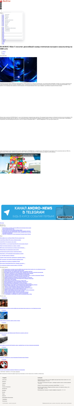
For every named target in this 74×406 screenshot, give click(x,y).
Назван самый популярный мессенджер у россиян (14, 290)
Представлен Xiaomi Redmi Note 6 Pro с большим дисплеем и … (12, 263)
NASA (3, 41)
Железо (3, 385)
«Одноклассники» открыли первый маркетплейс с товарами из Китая (18, 287)
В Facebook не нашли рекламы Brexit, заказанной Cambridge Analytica (18, 283)
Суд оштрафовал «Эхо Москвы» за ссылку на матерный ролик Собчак (18, 294)
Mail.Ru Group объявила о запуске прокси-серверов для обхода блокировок (19, 289)
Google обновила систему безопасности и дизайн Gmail (15, 280)
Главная (3, 51)
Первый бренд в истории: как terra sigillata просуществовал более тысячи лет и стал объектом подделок (25, 269)
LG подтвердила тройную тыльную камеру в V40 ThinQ (11, 265)
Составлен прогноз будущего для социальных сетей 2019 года (17, 276)
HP (3, 42)
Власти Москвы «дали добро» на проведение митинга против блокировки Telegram (20, 284)
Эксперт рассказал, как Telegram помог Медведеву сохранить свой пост (16, 230)
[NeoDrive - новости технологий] (5, 1)
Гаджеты (4, 383)
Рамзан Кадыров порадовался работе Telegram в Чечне (15, 288)
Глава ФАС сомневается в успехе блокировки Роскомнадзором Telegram (16, 234)
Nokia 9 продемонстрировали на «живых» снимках (10, 245)
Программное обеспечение (7, 397)
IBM (3, 43)
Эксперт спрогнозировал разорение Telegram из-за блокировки (17, 274)
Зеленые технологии (6, 386)
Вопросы (4, 381)
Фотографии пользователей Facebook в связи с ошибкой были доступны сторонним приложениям (23, 272)
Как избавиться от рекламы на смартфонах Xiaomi (10, 261)
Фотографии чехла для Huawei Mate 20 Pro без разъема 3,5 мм (12, 237)
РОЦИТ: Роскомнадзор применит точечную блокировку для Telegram (18, 277)
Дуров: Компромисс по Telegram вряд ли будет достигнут (15, 282)
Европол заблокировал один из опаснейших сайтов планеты (16, 281)
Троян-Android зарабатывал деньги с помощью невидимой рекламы (18, 285)
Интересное (4, 297)
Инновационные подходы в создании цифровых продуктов (49, 389)
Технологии (4, 401)
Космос (3, 392)
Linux (3, 40)
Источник (2, 222)
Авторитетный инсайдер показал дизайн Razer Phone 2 (11, 251)
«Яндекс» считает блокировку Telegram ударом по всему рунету (17, 286)
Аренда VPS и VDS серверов (10, 279)
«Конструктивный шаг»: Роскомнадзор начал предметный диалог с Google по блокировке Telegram (24, 275)
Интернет (4, 310)
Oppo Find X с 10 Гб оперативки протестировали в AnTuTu (11, 253)
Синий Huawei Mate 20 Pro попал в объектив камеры (10, 239)
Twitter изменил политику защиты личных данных (12, 229)
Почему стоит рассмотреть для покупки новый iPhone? (48, 385)
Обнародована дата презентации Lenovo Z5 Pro (9, 249)
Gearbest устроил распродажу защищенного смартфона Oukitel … (13, 257)
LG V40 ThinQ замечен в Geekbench (7, 255)
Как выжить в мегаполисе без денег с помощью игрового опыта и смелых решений (54, 382)
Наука (3, 53)
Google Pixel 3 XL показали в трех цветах (8, 241)
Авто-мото (4, 379)
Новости (4, 395)
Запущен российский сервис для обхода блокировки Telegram (16, 291)
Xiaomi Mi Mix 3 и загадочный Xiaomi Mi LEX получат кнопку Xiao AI (14, 243)
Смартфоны (4, 399)
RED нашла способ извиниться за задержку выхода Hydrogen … (12, 247)
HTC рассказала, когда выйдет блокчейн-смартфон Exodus (11, 259)
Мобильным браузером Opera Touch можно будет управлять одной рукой (19, 278)
